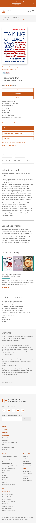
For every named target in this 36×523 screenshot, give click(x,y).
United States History (9, 20)
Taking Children (23, 20)
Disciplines (6, 17)
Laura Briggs (8, 85)
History (14, 17)
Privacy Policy (24, 519)
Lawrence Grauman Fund (9, 123)
